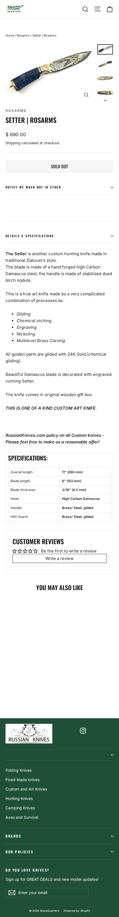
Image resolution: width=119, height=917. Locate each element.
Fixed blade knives (23, 779)
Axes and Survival (22, 817)
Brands (13, 836)
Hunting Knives (19, 798)
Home (10, 35)
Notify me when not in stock (33, 187)
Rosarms (23, 35)
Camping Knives (20, 807)
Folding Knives (19, 770)
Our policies (19, 851)
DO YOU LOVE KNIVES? (28, 869)
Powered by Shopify (77, 910)
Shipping (13, 143)
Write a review (59, 558)
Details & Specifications (30, 236)
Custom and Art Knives (26, 789)
